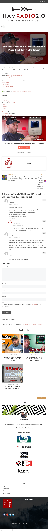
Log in (4, 486)
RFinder (30, 43)
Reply (44, 200)
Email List (4, 108)
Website (4, 296)
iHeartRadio (5, 113)
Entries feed (6, 488)
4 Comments (29, 53)
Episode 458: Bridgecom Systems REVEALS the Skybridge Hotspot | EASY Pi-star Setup (34, 358)
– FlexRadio (4, 88)
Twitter (4, 104)
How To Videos (11, 354)
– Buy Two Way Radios (7, 86)
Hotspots (18, 43)
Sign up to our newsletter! (8, 319)
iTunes (3, 112)
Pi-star (24, 43)
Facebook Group (13, 102)
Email (3, 290)
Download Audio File (7, 115)
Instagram (4, 106)
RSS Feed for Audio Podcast (8, 110)
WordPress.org (6, 493)
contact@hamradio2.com (9, 511)
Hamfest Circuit (10, 384)
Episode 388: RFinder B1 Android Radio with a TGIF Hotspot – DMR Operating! (12, 358)
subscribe (34, 304)
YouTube (4, 99)
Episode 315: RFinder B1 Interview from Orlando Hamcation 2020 (12, 387)
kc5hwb (23, 53)
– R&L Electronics (6, 84)
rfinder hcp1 (28, 152)
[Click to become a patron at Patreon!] (24, 149)
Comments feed (7, 491)
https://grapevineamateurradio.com (22, 91)
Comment (5, 267)
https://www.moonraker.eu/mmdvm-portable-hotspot (21, 77)
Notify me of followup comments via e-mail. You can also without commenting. (21, 305)
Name (4, 283)
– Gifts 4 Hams (5, 82)
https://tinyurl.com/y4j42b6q (14, 75)
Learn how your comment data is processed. (32, 324)
